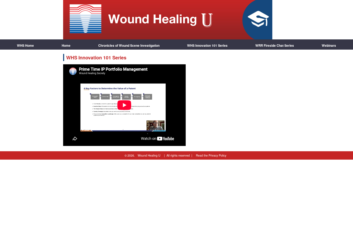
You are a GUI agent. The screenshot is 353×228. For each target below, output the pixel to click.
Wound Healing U (149, 155)
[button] (329, 44)
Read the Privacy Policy (211, 155)
